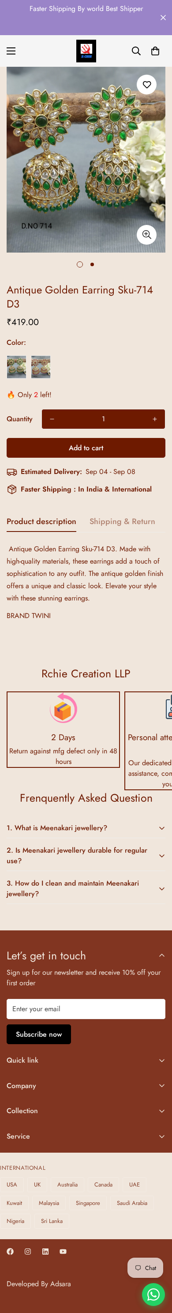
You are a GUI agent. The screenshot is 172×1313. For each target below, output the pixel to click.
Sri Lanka (52, 1221)
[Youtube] (63, 1251)
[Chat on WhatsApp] (153, 1294)
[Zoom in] (147, 235)
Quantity (20, 419)
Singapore (88, 1203)
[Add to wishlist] (147, 84)
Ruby (41, 367)
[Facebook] (10, 1251)
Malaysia (49, 1203)
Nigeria (15, 1221)
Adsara (60, 1284)
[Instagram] (27, 1251)
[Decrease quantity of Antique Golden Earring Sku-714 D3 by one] (52, 419)
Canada (103, 1184)
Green (16, 367)
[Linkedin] (45, 1251)
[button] (155, 51)
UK (37, 1184)
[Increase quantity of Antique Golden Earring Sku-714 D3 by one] (155, 419)
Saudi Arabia (132, 1203)
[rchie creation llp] (86, 51)
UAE (134, 1184)
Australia (67, 1184)
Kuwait (14, 1203)
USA (12, 1184)
